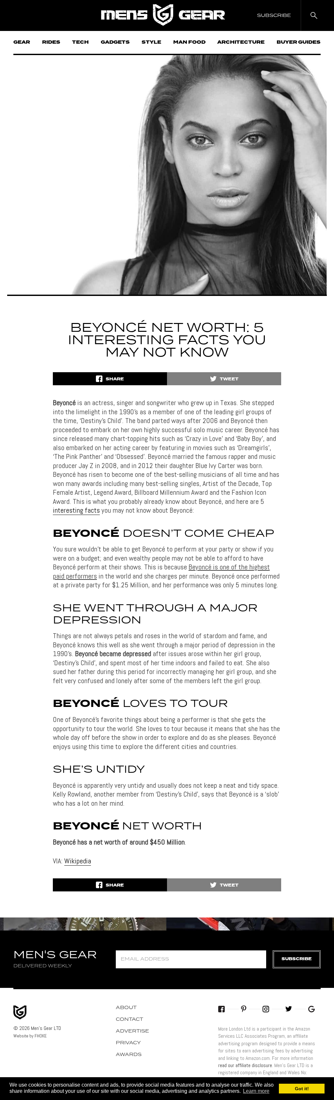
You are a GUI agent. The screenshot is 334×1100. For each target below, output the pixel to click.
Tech (80, 42)
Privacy (128, 1043)
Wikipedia (77, 860)
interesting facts (76, 510)
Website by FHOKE (30, 1036)
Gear (21, 42)
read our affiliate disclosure (245, 1065)
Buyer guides (299, 42)
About (126, 1007)
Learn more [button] (256, 1091)
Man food (189, 42)
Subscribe (296, 959)
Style (151, 42)
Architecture (241, 42)
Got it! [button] (302, 1088)
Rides (51, 42)
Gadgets (115, 42)
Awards (129, 1054)
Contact (129, 1019)
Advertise (132, 1031)
